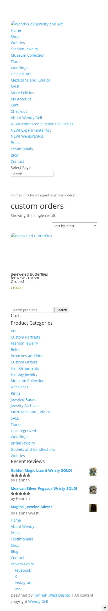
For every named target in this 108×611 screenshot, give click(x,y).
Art (13, 330)
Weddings (19, 67)
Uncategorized (23, 430)
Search (62, 310)
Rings (15, 393)
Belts (15, 349)
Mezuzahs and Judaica (30, 80)
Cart (14, 105)
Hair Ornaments (25, 368)
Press (15, 142)
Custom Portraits (25, 337)
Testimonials (22, 148)
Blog (14, 155)
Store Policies (22, 92)
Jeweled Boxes (23, 399)
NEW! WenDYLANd (27, 136)
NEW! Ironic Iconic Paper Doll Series (42, 123)
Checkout (19, 111)
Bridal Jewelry (23, 443)
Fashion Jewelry (24, 48)
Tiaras (16, 61)
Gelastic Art (21, 73)
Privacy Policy (22, 563)
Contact (17, 161)
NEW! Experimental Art (31, 130)
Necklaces (19, 386)
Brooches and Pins (27, 355)
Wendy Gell (38, 601)
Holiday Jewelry (24, 374)
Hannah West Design (52, 595)
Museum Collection (28, 55)
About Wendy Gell (26, 117)
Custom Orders (24, 362)
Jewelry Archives (25, 405)
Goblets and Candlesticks (33, 449)
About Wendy (22, 526)
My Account (21, 99)
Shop (15, 36)
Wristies (18, 42)
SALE (15, 86)
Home (16, 30)
